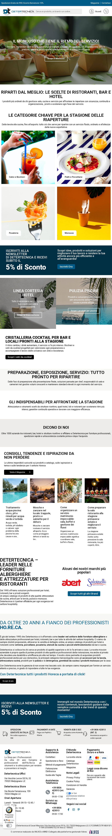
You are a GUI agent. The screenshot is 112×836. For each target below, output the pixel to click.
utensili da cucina (55, 645)
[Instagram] (73, 809)
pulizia (38, 660)
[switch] (9, 825)
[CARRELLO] (106, 11)
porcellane (29, 645)
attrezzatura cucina (10, 660)
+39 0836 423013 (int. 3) (58, 790)
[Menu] (13, 807)
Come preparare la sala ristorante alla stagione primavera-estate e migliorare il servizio (97, 517)
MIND (45, 832)
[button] (56, 58)
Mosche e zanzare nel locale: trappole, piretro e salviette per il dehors (42, 514)
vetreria (19, 645)
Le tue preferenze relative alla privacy (75, 796)
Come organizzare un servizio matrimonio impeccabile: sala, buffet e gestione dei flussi (68, 517)
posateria (41, 645)
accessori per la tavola (94, 658)
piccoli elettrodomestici (79, 645)
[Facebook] (68, 809)
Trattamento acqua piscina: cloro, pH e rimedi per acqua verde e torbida (15, 513)
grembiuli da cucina (69, 660)
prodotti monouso (90, 660)
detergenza (52, 660)
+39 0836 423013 (56, 809)
